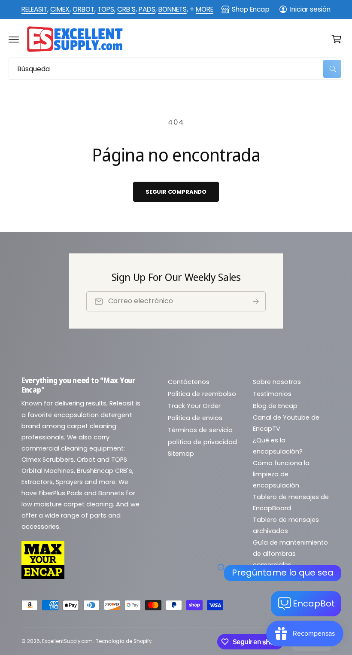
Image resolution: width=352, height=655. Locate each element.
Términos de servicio (200, 430)
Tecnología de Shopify (123, 641)
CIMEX (60, 9)
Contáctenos (188, 382)
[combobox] (176, 69)
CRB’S (126, 9)
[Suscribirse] (255, 301)
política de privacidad (202, 442)
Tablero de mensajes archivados (286, 525)
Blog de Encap (275, 406)
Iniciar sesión (310, 9)
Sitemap (181, 453)
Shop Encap (250, 9)
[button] (13, 39)
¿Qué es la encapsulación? (278, 446)
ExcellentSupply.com (67, 641)
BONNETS (172, 9)
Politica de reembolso (202, 394)
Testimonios (272, 394)
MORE (204, 9)
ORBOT (83, 9)
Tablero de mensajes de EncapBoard (291, 502)
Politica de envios (195, 418)
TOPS (105, 9)
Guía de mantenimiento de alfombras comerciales (290, 553)
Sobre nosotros (277, 382)
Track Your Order (194, 406)
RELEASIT (34, 9)
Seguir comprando (176, 192)
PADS (147, 9)
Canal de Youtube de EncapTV (286, 423)
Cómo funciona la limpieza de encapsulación (281, 474)
